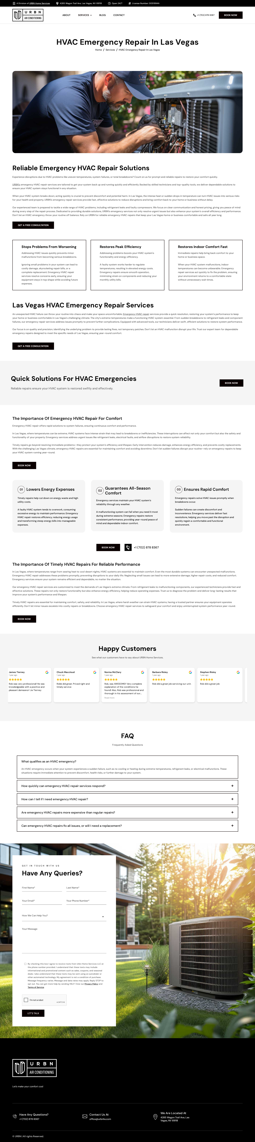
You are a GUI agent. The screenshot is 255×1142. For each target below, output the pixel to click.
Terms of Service (36, 987)
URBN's (16, 184)
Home (98, 49)
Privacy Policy (91, 984)
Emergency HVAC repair (136, 314)
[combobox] (64, 915)
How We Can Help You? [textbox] (35, 915)
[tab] (127, 761)
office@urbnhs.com (100, 1119)
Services (110, 49)
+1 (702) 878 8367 (29, 1119)
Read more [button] (113, 698)
